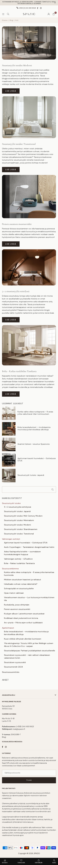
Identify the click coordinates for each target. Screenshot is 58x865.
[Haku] (8, 14)
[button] (53, 14)
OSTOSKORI (38, 863)
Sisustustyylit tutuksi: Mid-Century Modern (23, 516)
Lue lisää (10, 91)
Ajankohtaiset (8, 628)
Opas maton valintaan (14, 593)
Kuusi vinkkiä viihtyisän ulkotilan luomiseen (22, 639)
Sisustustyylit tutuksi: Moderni (17, 65)
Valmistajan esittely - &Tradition (18, 559)
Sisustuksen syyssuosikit (15, 662)
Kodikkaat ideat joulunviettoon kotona (21, 618)
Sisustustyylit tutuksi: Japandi (31, 475)
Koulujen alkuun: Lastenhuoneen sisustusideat (24, 613)
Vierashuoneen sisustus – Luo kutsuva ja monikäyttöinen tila (29, 598)
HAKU (54, 863)
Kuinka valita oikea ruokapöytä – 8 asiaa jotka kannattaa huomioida (29, 573)
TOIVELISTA (21, 863)
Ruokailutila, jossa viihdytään (16, 604)
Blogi (11, 20)
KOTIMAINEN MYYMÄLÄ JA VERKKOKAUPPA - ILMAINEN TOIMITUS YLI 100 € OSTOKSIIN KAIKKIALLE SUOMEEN (29, 2)
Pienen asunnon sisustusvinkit (17, 224)
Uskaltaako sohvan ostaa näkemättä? (20, 584)
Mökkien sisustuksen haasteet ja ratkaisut (22, 579)
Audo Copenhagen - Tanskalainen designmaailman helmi (29, 547)
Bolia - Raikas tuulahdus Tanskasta (19, 371)
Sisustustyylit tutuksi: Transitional (19, 143)
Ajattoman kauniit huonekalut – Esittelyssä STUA (37, 459)
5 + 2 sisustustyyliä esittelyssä (15, 291)
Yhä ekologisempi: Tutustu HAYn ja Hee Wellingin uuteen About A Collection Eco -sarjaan (28, 644)
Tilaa (29, 780)
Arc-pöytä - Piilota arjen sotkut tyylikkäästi (23, 622)
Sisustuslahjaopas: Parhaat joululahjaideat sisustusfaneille (29, 650)
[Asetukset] (48, 14)
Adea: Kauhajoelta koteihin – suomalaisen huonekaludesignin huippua (22, 553)
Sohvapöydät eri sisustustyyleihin (19, 588)
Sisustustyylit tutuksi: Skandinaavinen (20, 529)
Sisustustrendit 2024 (13, 667)
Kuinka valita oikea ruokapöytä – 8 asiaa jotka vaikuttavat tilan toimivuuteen (35, 413)
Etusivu (5, 20)
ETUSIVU (5, 863)
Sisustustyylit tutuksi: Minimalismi (19, 520)
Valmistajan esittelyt (11, 539)
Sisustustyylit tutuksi (11, 503)
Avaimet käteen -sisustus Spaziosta (34, 444)
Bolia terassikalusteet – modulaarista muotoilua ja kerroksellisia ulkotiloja (34, 428)
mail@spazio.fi (19, 729)
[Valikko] (3, 14)
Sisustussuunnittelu (10, 672)
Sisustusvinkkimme (10, 568)
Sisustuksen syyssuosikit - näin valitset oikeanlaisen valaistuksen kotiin (27, 656)
